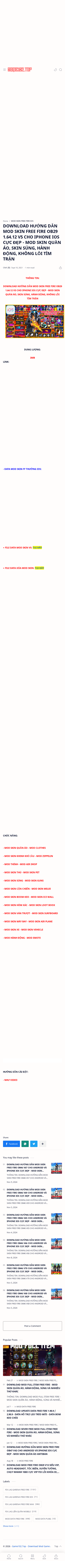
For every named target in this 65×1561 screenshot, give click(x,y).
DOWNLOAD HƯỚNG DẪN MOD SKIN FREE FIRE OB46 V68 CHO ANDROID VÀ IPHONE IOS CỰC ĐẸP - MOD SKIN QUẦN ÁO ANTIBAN (27, 1293)
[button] (55, 69)
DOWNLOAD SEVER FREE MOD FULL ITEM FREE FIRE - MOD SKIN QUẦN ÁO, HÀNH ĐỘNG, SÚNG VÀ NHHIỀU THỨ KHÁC (33, 1432)
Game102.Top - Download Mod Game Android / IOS (38, 1546)
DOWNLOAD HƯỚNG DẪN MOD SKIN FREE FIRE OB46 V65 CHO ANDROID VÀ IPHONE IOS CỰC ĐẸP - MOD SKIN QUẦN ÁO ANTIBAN (27, 1218)
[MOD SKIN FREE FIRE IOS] (50, 1380)
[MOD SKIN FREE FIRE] (29, 1380)
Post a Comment (32, 1325)
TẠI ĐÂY (37, 547)
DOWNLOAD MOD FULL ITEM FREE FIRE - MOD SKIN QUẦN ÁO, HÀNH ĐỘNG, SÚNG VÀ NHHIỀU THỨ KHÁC (33, 1388)
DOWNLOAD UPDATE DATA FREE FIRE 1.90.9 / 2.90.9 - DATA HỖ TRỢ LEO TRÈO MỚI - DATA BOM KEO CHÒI (34, 1414)
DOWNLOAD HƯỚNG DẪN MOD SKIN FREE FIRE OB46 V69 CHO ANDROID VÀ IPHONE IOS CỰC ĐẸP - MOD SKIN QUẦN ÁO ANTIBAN (27, 1192)
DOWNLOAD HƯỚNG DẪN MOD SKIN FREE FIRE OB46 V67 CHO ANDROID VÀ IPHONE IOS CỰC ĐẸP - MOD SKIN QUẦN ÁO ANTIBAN (27, 1167)
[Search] (60, 69)
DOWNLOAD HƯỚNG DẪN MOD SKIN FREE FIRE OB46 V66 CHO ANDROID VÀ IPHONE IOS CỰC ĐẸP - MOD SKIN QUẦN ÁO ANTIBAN (27, 1243)
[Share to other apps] (42, 1144)
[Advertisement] (32, 32)
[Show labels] (11, 1526)
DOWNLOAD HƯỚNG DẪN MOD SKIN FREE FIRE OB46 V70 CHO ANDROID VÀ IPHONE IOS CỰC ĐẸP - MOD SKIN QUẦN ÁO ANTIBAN (27, 1268)
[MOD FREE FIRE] (26, 1460)
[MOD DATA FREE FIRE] (26, 1406)
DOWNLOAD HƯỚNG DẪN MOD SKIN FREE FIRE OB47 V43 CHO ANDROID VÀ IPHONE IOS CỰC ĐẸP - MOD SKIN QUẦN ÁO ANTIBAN (33, 1450)
